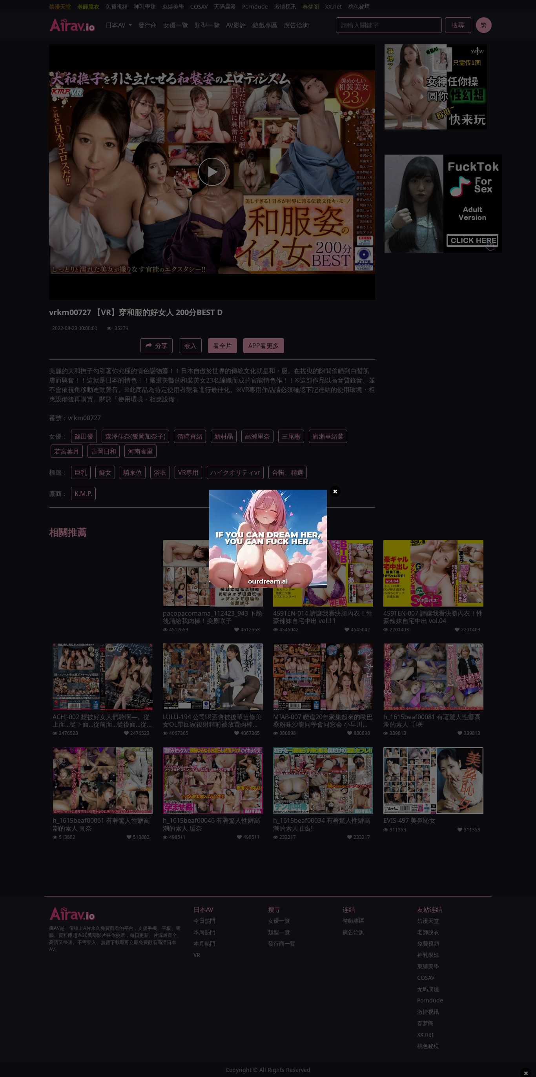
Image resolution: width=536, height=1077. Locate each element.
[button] (335, 491)
